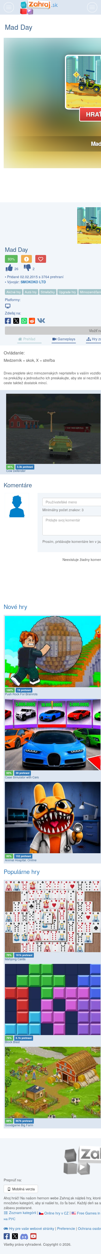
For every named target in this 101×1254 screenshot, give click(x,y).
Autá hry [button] (31, 292)
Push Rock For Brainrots (21, 694)
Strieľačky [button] (48, 292)
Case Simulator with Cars (22, 777)
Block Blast (12, 1042)
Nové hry (15, 606)
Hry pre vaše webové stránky (31, 1228)
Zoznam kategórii (22, 1212)
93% (11, 258)
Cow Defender (15, 471)
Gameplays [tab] (66, 338)
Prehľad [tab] (28, 338)
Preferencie (66, 1228)
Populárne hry (22, 871)
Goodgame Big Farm (19, 1125)
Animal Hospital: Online (21, 860)
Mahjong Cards (15, 959)
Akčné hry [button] (13, 292)
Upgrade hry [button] (67, 292)
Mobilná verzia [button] (23, 1188)
